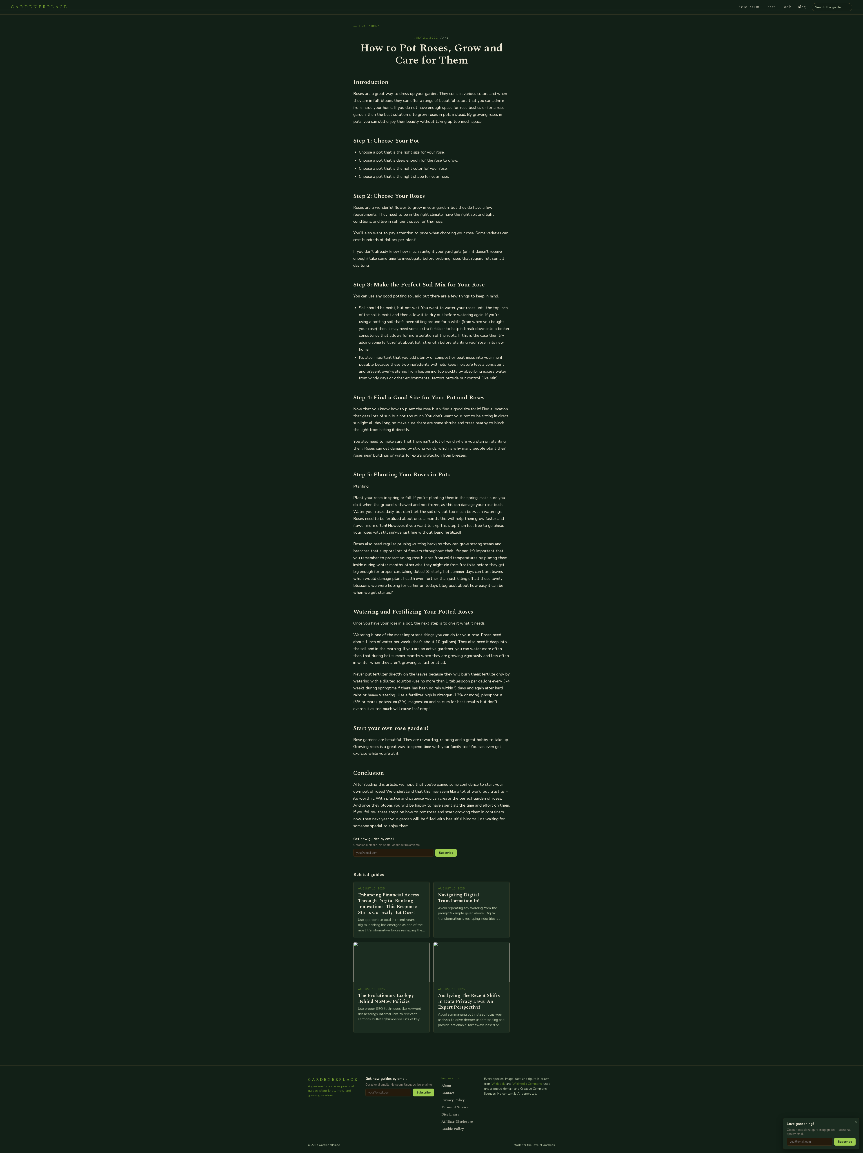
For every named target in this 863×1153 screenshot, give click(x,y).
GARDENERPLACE (39, 7)
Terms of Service (455, 1107)
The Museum (747, 7)
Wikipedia (498, 1084)
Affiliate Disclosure (457, 1121)
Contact (447, 1093)
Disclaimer (450, 1114)
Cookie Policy (452, 1128)
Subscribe (446, 852)
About (446, 1085)
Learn (770, 7)
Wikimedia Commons (527, 1084)
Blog (802, 7)
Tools (787, 7)
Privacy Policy (453, 1100)
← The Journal (367, 26)
